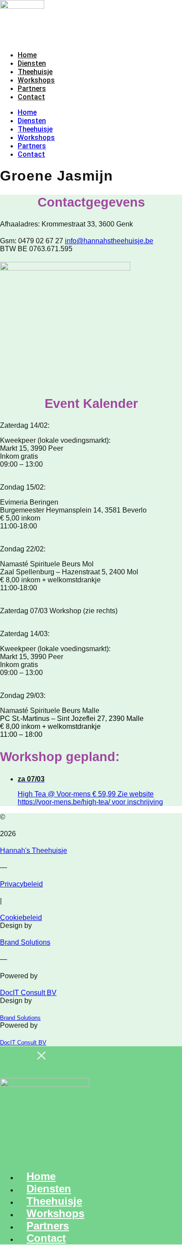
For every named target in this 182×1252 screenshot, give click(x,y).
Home (27, 55)
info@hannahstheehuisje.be (109, 241)
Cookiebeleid (21, 917)
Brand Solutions (25, 942)
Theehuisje (35, 72)
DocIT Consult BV (28, 992)
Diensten (32, 63)
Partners (32, 88)
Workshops (36, 80)
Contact (31, 97)
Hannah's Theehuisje (33, 850)
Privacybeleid (21, 884)
